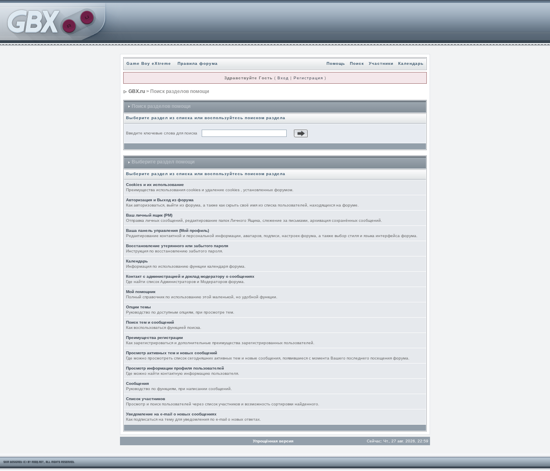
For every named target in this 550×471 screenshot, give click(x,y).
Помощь (336, 63)
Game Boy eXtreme (148, 63)
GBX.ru (136, 91)
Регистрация (308, 78)
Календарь (411, 63)
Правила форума (198, 63)
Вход (283, 78)
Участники (381, 63)
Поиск (357, 63)
